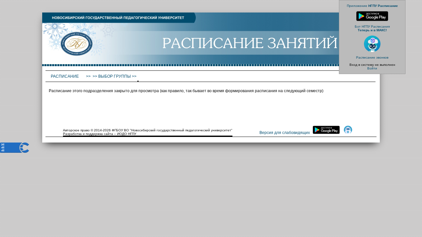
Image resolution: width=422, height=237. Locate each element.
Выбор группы (114, 76)
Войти (372, 68)
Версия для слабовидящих (284, 132)
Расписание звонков (372, 57)
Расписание (65, 76)
